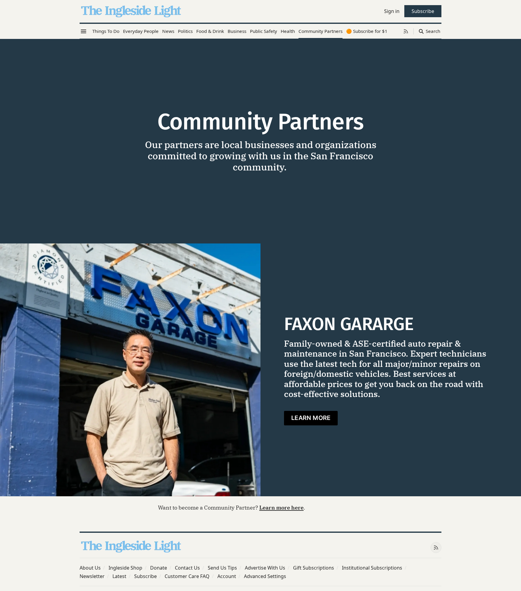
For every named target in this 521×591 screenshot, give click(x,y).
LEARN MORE (310, 417)
